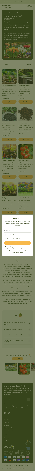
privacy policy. (19, 252)
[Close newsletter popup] (30, 218)
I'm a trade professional (13, 238)
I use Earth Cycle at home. (14, 235)
